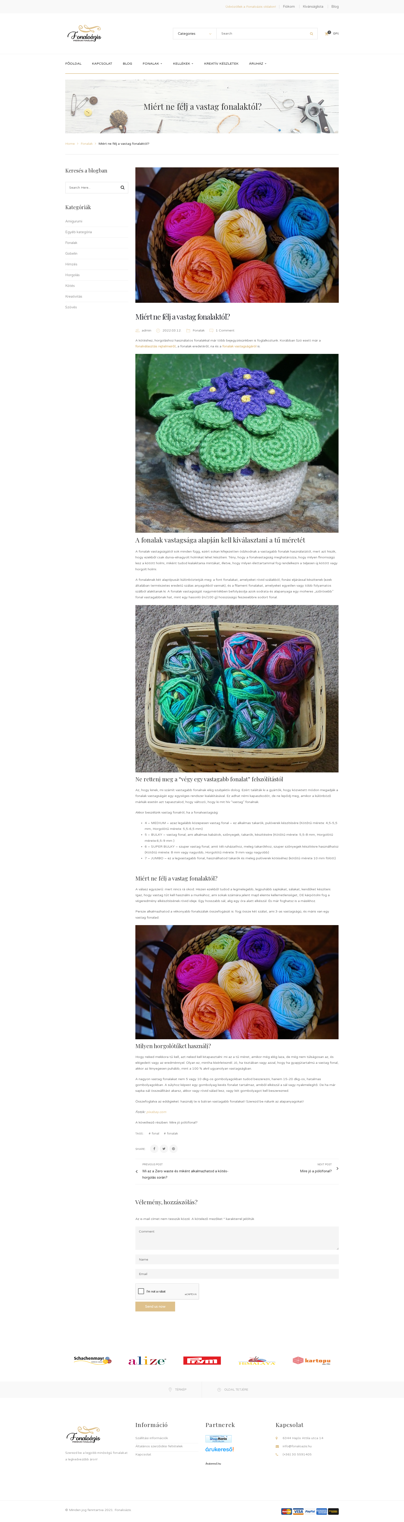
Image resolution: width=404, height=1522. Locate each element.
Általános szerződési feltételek (159, 1446)
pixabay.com (156, 1112)
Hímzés (71, 264)
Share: (140, 1149)
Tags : (139, 1133)
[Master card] (286, 1511)
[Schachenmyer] (93, 1360)
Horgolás (72, 275)
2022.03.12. (172, 330)
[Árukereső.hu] (237, 1451)
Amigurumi (73, 221)
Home (70, 144)
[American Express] (321, 1511)
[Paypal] (310, 1511)
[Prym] (202, 1360)
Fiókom (289, 6)
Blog (335, 6)
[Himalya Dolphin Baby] (257, 1360)
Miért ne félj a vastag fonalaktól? (182, 316)
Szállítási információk (151, 1438)
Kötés (70, 286)
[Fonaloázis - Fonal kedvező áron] (84, 33)
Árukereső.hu (213, 1463)
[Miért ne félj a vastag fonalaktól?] (237, 235)
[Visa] (298, 1511)
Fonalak (87, 144)
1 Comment (224, 330)
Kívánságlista (313, 6)
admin (146, 330)
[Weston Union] (333, 1511)
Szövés (71, 307)
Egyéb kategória (78, 232)
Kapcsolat (143, 1454)
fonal (155, 1133)
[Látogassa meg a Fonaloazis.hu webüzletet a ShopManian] (219, 1439)
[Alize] (147, 1360)
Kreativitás (73, 296)
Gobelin (71, 253)
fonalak (172, 1133)
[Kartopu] (311, 1360)
